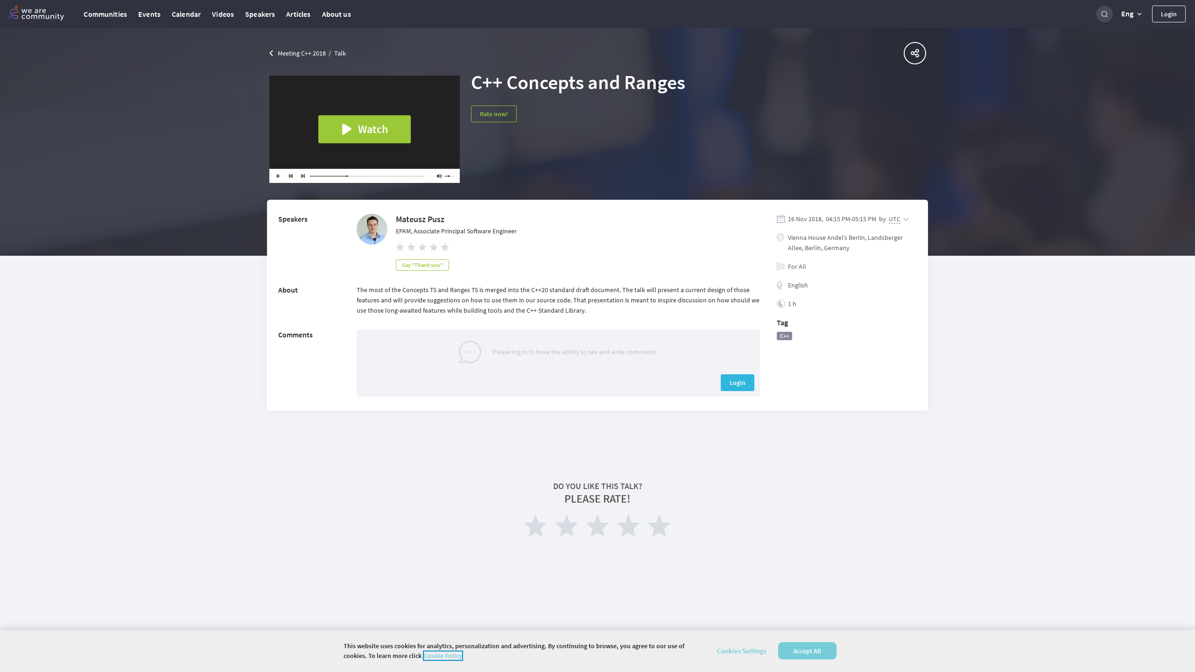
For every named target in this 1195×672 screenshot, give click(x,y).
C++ (784, 335)
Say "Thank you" (422, 264)
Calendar (186, 14)
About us (336, 14)
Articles (298, 14)
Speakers (260, 14)
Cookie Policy (443, 655)
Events (149, 14)
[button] (1132, 14)
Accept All (807, 651)
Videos (223, 14)
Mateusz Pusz (420, 219)
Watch (373, 129)
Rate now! (494, 114)
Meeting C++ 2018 (302, 53)
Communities (105, 14)
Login (1169, 14)
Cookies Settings (741, 650)
